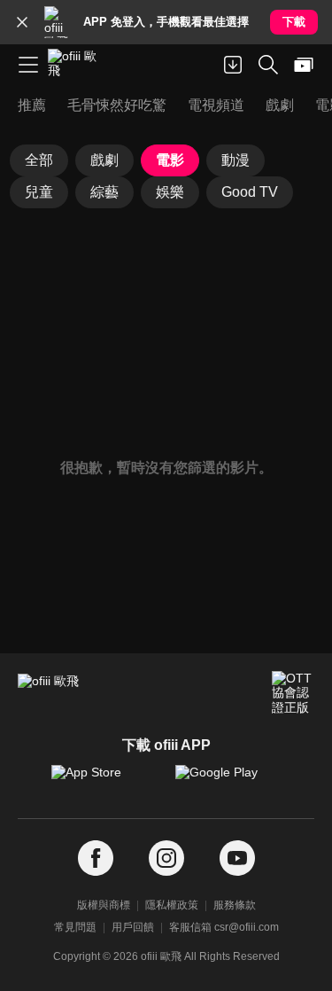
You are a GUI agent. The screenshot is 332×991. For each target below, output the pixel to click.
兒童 (39, 191)
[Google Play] (228, 781)
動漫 (235, 160)
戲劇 (104, 160)
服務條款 (234, 905)
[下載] (232, 64)
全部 (39, 160)
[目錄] (28, 64)
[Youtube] (237, 858)
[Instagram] (166, 858)
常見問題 (75, 927)
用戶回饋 (133, 927)
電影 (170, 160)
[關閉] (22, 22)
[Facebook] (95, 858)
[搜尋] (268, 64)
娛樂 (170, 191)
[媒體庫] (303, 64)
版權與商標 (103, 905)
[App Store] (104, 781)
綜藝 (104, 191)
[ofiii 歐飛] (78, 65)
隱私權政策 (171, 905)
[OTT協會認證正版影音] (293, 692)
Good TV (249, 191)
